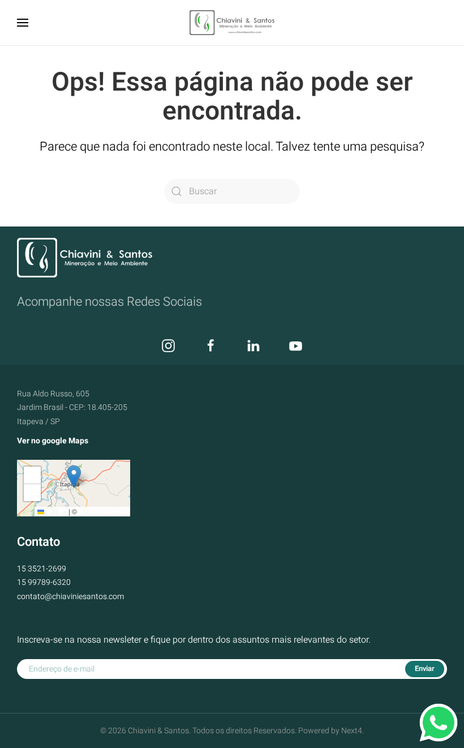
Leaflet (55, 511)
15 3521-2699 (41, 569)
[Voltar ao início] (232, 22)
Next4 (351, 731)
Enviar (425, 668)
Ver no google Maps (52, 441)
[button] (22, 22)
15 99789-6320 (44, 582)
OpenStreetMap (103, 511)
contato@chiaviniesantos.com (70, 596)
